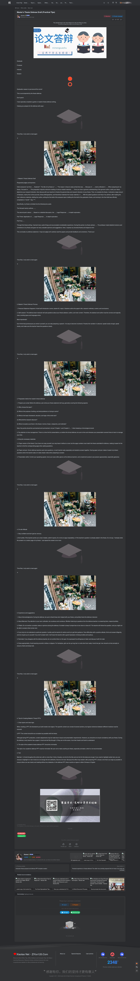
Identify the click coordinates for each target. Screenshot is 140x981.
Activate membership (126, 2)
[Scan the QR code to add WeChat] (136, 967)
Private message (118, 16)
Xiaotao (23, 15)
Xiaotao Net (62, 976)
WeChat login (76, 912)
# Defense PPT (21, 836)
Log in (65, 905)
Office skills (23, 8)
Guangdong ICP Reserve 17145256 (83, 976)
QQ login (65, 912)
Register (76, 905)
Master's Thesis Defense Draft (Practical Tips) (36, 12)
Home (17, 8)
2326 (27, 857)
